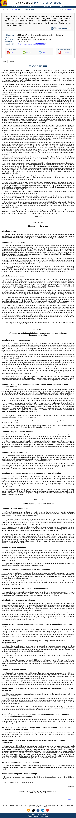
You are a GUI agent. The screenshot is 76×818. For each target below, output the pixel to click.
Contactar (5, 805)
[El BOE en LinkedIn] (42, 811)
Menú (62, 6)
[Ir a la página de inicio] (38, 3)
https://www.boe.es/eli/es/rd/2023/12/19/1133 (31, 44)
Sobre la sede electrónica (16, 805)
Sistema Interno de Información (65, 805)
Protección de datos (50, 805)
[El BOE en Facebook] (38, 811)
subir (70, 799)
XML (43, 52)
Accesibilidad (40, 805)
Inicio (11, 9)
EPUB (28, 52)
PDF (12, 52)
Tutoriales (31, 807)
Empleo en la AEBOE (41, 807)
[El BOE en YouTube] (47, 811)
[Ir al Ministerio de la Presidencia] (3, 3)
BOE (16, 9)
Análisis (11, 61)
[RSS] (28, 811)
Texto (4, 61)
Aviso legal (32, 805)
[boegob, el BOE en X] (33, 811)
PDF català (65, 52)
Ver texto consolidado (63, 28)
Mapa (26, 805)
